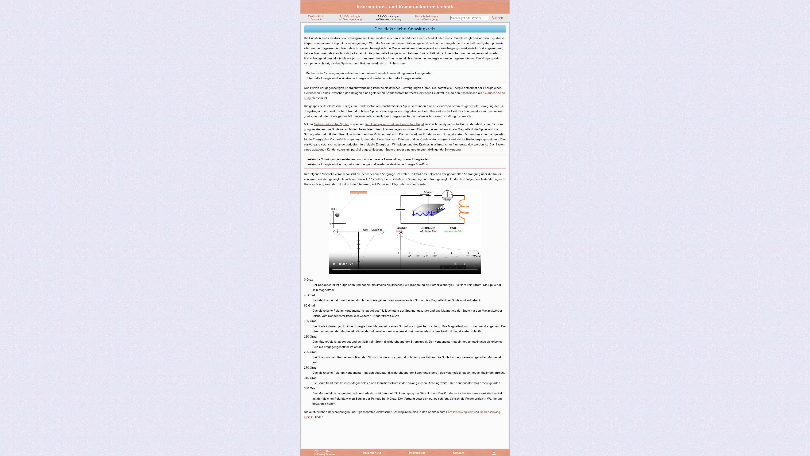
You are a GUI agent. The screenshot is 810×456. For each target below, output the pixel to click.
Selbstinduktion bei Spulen (331, 124)
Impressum (417, 452)
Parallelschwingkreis (459, 412)
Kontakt (458, 452)
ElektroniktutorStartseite (316, 18)
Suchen (497, 18)
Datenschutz (372, 452)
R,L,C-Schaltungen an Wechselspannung (388, 18)
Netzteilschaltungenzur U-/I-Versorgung (426, 18)
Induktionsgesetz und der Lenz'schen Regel (394, 124)
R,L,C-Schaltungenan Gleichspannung (350, 18)
